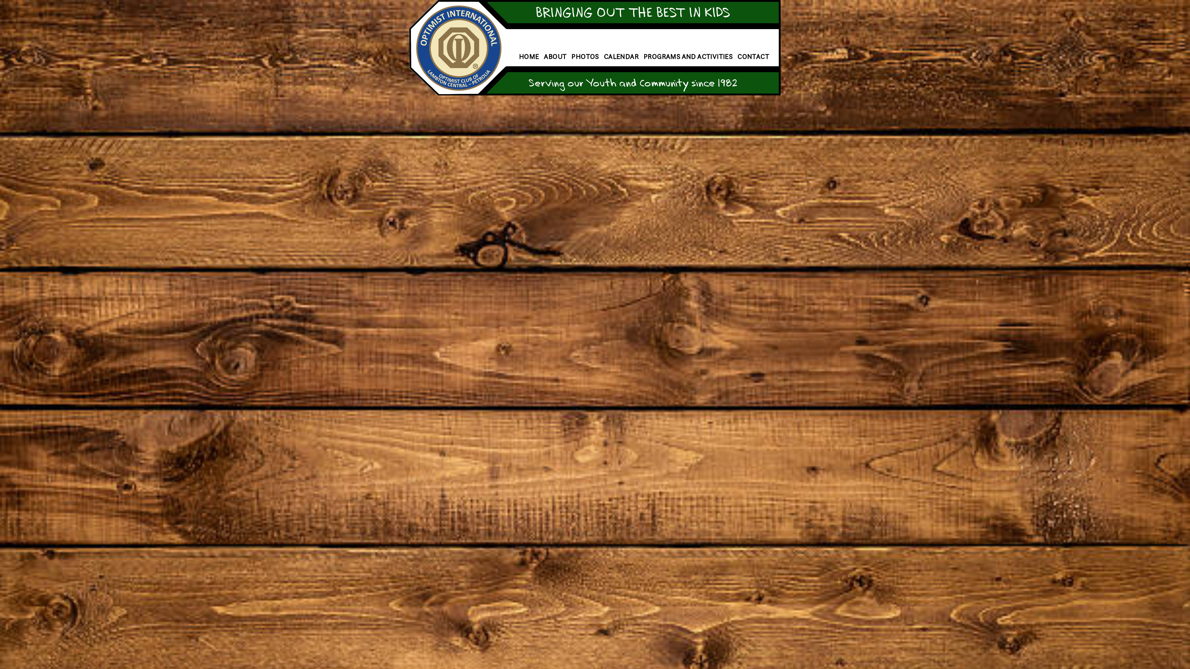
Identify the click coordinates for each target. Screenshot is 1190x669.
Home (529, 56)
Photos (585, 56)
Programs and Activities (688, 56)
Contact (753, 56)
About (555, 56)
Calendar (621, 56)
